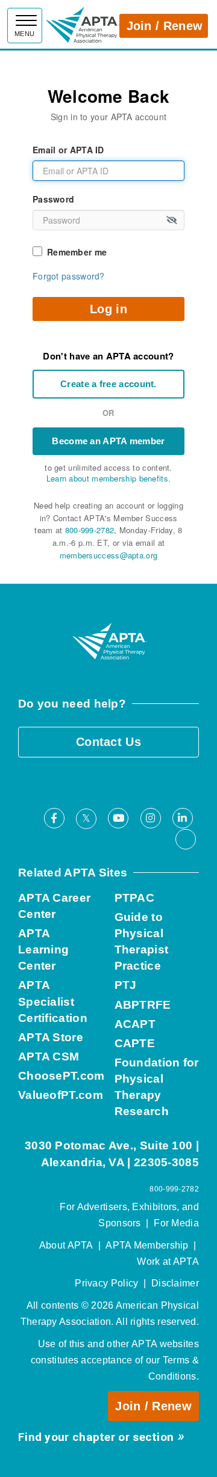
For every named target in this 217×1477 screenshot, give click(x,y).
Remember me (77, 252)
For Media (176, 1223)
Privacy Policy (106, 1283)
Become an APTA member (108, 441)
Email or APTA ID (68, 150)
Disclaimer (175, 1283)
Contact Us (108, 741)
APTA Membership (147, 1245)
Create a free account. (108, 384)
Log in (108, 309)
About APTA (66, 1245)
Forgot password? (69, 276)
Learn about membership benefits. (108, 478)
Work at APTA (168, 1261)
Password (53, 199)
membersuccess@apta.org (109, 555)
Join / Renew (165, 25)
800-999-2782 (90, 530)
